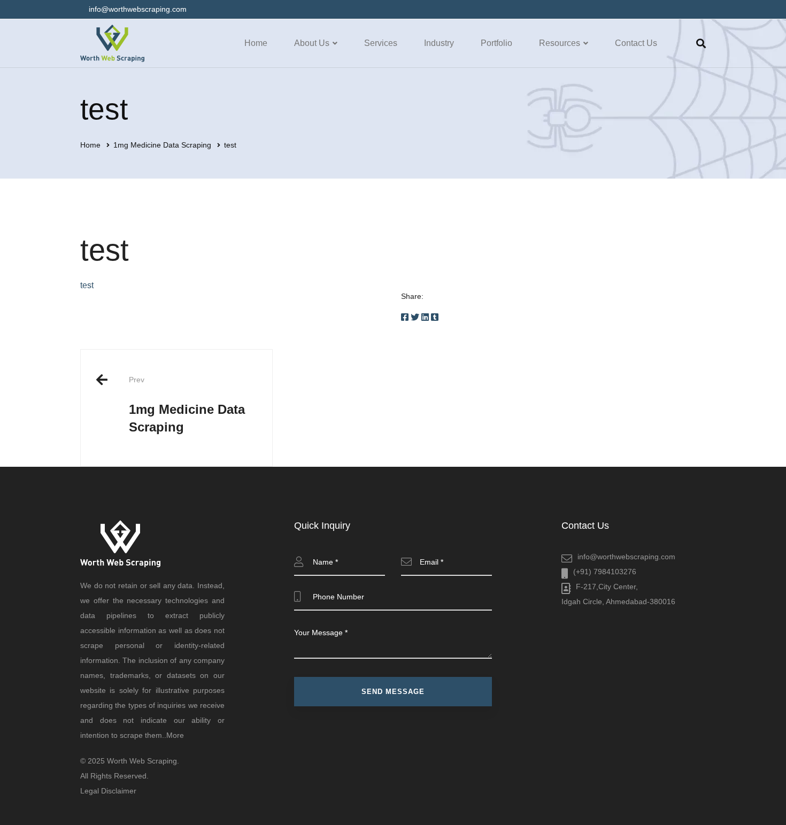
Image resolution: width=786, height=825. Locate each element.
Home (90, 145)
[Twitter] (415, 317)
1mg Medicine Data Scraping (162, 145)
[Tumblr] (434, 317)
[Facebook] (405, 317)
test (87, 285)
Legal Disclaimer (108, 791)
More (175, 735)
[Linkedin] (425, 317)
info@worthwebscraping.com (626, 556)
